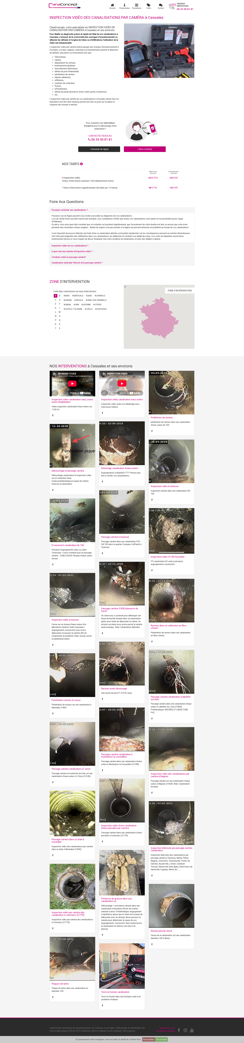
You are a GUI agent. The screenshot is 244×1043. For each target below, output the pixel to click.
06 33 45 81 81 (101, 139)
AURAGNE (68, 300)
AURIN (76, 305)
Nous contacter (145, 149)
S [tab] (59, 324)
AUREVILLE (78, 300)
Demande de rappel (100, 149)
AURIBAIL (67, 305)
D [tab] (59, 300)
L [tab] (55, 312)
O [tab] (59, 316)
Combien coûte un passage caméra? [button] (69, 257)
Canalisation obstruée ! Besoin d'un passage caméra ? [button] (77, 263)
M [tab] (59, 312)
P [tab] (55, 320)
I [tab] (59, 308)
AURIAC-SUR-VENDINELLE (96, 300)
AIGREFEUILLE (77, 296)
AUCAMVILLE (100, 296)
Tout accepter (161, 1039)
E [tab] (55, 304)
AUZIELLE (89, 309)
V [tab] (59, 328)
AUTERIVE (97, 305)
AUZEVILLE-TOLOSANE (73, 309)
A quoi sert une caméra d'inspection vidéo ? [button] (72, 251)
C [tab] (55, 300)
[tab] (122, 210)
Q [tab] (59, 320)
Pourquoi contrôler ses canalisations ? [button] (70, 210)
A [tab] (55, 296)
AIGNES (67, 296)
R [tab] (55, 324)
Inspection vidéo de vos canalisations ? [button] (70, 245)
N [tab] (55, 316)
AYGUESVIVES (101, 309)
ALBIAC (89, 296)
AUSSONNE (86, 305)
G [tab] (55, 308)
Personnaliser (148, 1039)
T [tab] (55, 328)
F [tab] (59, 304)
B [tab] (59, 296)
